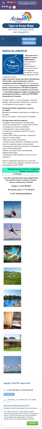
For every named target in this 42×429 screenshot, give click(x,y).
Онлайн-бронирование (29, 39)
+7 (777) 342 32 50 (11, 40)
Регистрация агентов (27, 3)
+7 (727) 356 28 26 (11, 38)
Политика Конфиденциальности (16, 405)
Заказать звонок (29, 43)
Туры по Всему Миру (21, 26)
